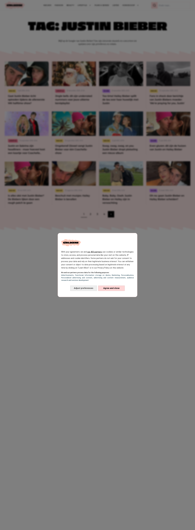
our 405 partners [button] (94, 252)
